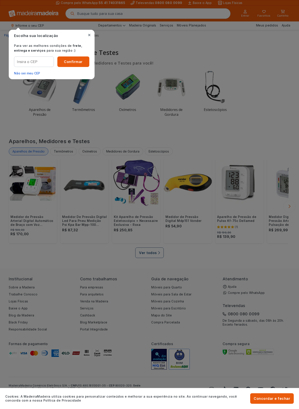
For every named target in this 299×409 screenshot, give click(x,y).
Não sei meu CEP (27, 73)
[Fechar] (89, 35)
